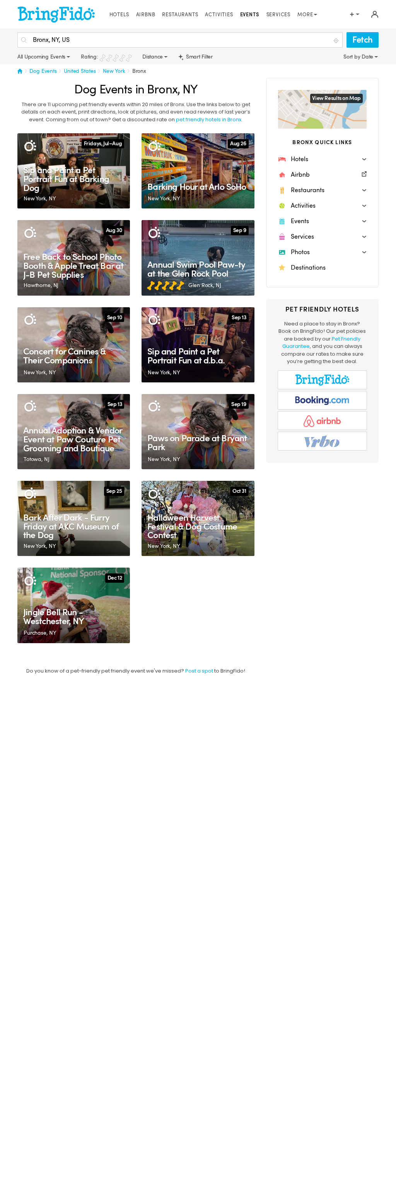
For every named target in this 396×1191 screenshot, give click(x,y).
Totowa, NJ (37, 459)
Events (249, 15)
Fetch (362, 39)
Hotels (119, 15)
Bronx (139, 70)
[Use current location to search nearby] (337, 40)
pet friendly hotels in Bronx (208, 119)
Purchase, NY (40, 632)
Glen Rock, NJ (204, 285)
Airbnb (145, 15)
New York (114, 70)
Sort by (352, 56)
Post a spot (199, 671)
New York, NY (40, 198)
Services (278, 15)
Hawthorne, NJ (41, 285)
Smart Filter (198, 56)
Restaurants (180, 15)
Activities (219, 15)
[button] (322, 159)
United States (80, 70)
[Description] (30, 146)
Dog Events (43, 70)
